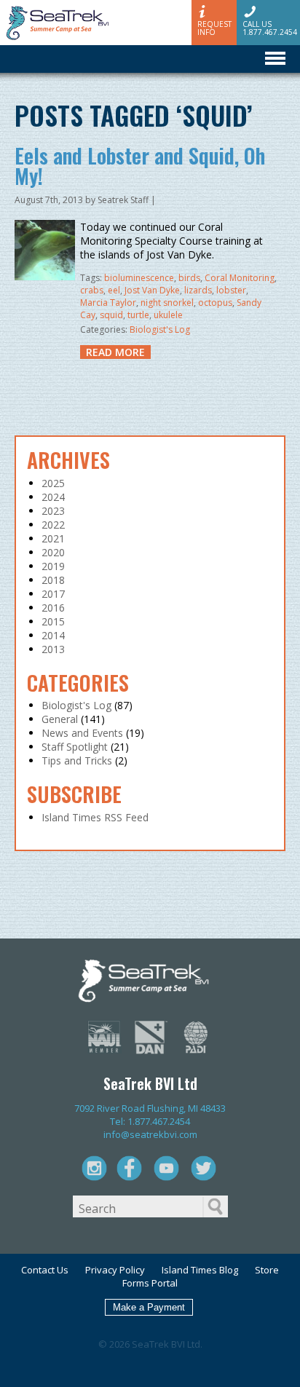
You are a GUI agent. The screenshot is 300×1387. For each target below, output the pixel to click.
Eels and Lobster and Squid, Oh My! (140, 166)
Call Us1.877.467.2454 (269, 27)
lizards (198, 290)
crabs (91, 290)
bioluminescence (139, 278)
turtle (138, 315)
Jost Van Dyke (152, 290)
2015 (53, 621)
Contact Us (44, 1269)
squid (111, 315)
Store (267, 1269)
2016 (53, 608)
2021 (53, 538)
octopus (215, 302)
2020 (53, 552)
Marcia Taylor (108, 302)
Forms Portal (150, 1282)
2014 (53, 635)
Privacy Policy (115, 1269)
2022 (53, 525)
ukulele (168, 315)
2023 (53, 511)
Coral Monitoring (240, 278)
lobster (231, 290)
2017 (53, 594)
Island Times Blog (200, 1269)
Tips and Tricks (77, 760)
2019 (53, 566)
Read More (115, 352)
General (60, 719)
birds (189, 278)
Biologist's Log (160, 329)
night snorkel (167, 302)
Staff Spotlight (75, 747)
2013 (53, 649)
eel (114, 290)
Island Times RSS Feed (95, 817)
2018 (53, 580)
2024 (53, 497)
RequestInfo (214, 27)
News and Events (82, 733)
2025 (53, 483)
